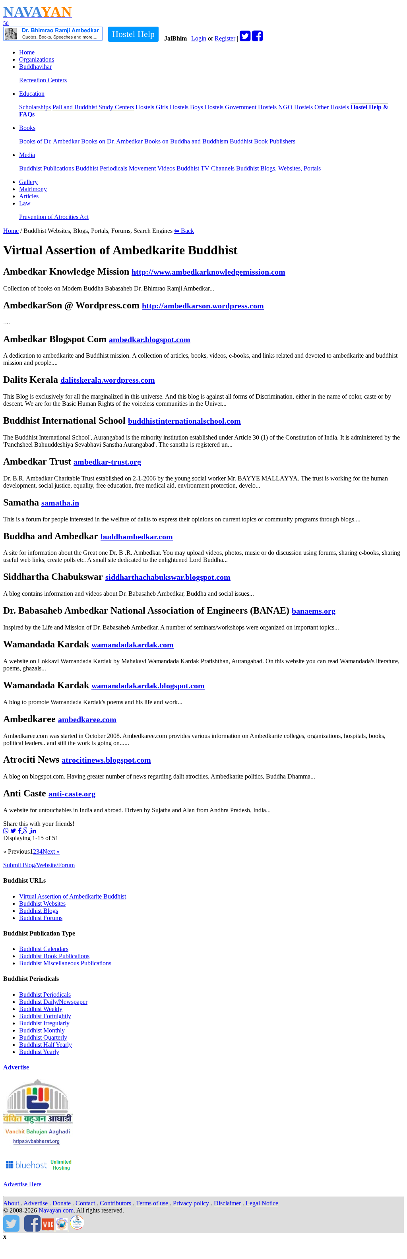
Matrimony (33, 189)
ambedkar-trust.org (107, 461)
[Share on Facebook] (20, 830)
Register (225, 38)
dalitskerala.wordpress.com (107, 380)
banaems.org (313, 610)
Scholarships (35, 107)
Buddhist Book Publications (54, 956)
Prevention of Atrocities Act (54, 216)
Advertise (16, 1067)
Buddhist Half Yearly (45, 1044)
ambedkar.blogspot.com (149, 339)
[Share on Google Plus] (27, 830)
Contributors (115, 1203)
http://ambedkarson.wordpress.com (203, 305)
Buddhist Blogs (38, 910)
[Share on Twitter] (13, 830)
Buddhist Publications (46, 168)
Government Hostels (251, 107)
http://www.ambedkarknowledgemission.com (208, 271)
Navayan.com (56, 1210)
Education (32, 93)
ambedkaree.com (87, 719)
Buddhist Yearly (39, 1051)
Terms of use (152, 1203)
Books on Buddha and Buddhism (186, 141)
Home (27, 52)
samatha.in (60, 502)
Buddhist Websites (42, 903)
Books (27, 127)
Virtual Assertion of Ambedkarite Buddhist (72, 896)
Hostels (145, 107)
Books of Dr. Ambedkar (49, 141)
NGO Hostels (295, 107)
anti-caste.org (71, 793)
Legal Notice (262, 1203)
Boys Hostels (206, 107)
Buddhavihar (35, 66)
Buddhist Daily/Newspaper (53, 1001)
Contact (85, 1203)
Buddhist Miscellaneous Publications (65, 963)
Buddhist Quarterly (43, 1037)
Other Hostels (331, 107)
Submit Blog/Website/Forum (39, 865)
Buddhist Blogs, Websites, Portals (278, 168)
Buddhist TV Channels (205, 168)
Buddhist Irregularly (44, 1023)
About (11, 1203)
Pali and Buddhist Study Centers (93, 107)
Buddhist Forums (40, 917)
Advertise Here (22, 1184)
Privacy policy (191, 1203)
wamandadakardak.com (132, 644)
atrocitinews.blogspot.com (106, 759)
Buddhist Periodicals (101, 168)
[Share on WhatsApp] (6, 830)
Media (27, 154)
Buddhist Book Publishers (262, 141)
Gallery (28, 181)
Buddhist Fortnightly (45, 1016)
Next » (51, 851)
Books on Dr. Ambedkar (112, 141)
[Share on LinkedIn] (33, 830)
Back (184, 230)
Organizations (36, 59)
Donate (61, 1203)
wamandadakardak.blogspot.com (148, 685)
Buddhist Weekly (40, 1008)
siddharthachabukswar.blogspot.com (168, 577)
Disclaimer (227, 1203)
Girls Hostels (172, 107)
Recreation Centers (43, 80)
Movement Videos (152, 168)
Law (25, 203)
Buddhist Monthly (42, 1030)
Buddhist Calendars (43, 948)
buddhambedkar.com (137, 536)
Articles (29, 196)
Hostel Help (133, 34)
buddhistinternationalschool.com (184, 420)
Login (198, 38)
